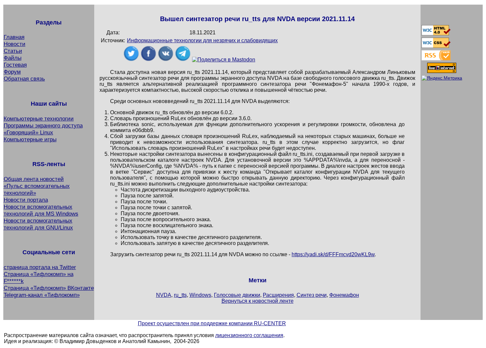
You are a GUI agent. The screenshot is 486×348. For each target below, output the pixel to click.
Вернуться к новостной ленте (258, 301)
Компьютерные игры (30, 139)
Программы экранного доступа (43, 125)
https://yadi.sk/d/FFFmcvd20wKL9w (333, 254)
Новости (14, 44)
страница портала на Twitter (40, 267)
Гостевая (15, 64)
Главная (14, 37)
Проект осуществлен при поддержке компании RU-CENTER (212, 323)
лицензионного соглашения (249, 335)
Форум (12, 71)
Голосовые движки (237, 295)
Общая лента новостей (34, 179)
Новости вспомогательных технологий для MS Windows (41, 210)
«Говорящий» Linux (28, 132)
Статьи (13, 51)
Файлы (12, 57)
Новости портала (26, 199)
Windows (200, 295)
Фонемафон (344, 295)
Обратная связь (24, 78)
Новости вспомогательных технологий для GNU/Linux (38, 224)
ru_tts (180, 295)
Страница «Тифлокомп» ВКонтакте (49, 288)
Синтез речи (312, 295)
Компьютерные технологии (39, 118)
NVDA (163, 295)
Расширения (278, 295)
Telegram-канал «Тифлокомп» (42, 295)
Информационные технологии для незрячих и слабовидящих (202, 40)
